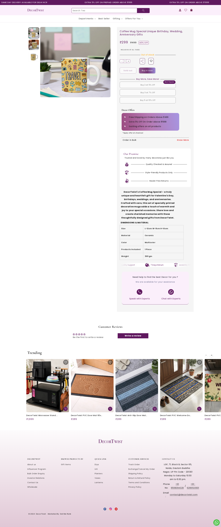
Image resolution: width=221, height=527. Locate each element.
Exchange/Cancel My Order (141, 469)
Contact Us (32, 482)
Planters (98, 473)
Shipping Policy (135, 473)
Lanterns (99, 482)
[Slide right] (211, 355)
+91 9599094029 (177, 486)
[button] (191, 10)
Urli (96, 469)
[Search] (143, 10)
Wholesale (32, 487)
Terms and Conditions (139, 482)
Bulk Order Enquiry (36, 473)
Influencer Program (36, 469)
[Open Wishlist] (186, 10)
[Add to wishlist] (151, 61)
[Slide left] (206, 355)
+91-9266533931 (193, 486)
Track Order (134, 464)
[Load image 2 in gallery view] (34, 44)
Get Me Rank (65, 514)
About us (31, 464)
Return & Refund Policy (139, 478)
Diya (97, 464)
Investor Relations (36, 478)
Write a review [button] (133, 335)
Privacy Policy (134, 487)
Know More (183, 140)
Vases (97, 478)
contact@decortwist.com (184, 494)
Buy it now (147, 70)
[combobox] (110, 10)
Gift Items (66, 464)
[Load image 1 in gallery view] (34, 33)
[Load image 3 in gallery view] (34, 56)
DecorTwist (41, 514)
